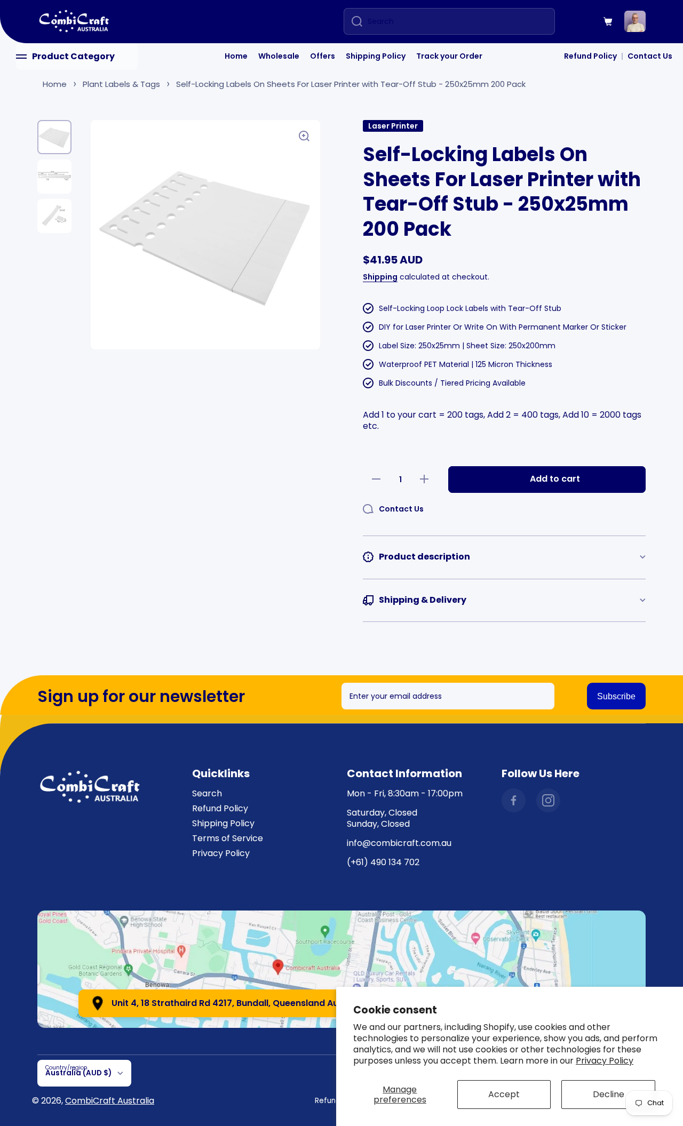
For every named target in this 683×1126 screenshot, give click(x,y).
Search (207, 793)
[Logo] (74, 21)
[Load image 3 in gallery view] (54, 216)
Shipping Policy (376, 56)
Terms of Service (227, 838)
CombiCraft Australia (109, 1101)
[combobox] (449, 21)
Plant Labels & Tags (121, 84)
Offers (322, 56)
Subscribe (616, 696)
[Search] (353, 21)
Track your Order (449, 56)
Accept (504, 1094)
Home (236, 56)
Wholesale (278, 56)
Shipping (380, 277)
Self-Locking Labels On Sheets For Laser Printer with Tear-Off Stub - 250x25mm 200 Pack (351, 84)
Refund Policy (590, 56)
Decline (608, 1094)
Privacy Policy (604, 1061)
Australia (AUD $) (78, 1073)
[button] (608, 21)
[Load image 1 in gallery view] (54, 137)
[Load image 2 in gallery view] (54, 176)
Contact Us (650, 56)
